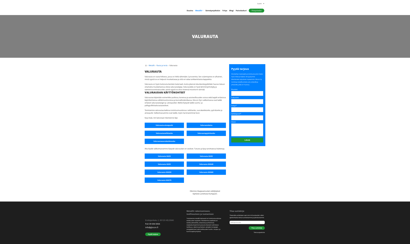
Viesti (233, 122)
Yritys (224, 10)
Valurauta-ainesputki (164, 125)
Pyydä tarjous (153, 234)
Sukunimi (235, 97)
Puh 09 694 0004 (152, 224)
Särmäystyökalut (212, 10)
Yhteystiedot (256, 10)
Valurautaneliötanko (164, 133)
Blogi (231, 10)
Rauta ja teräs (162, 65)
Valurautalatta (206, 125)
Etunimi (234, 89)
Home (146, 65)
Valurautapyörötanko (206, 133)
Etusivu (190, 10)
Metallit (198, 10)
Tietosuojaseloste (259, 232)
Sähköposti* (236, 114)
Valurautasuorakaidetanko (164, 141)
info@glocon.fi (151, 227)
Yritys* (234, 105)
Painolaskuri (241, 10)
